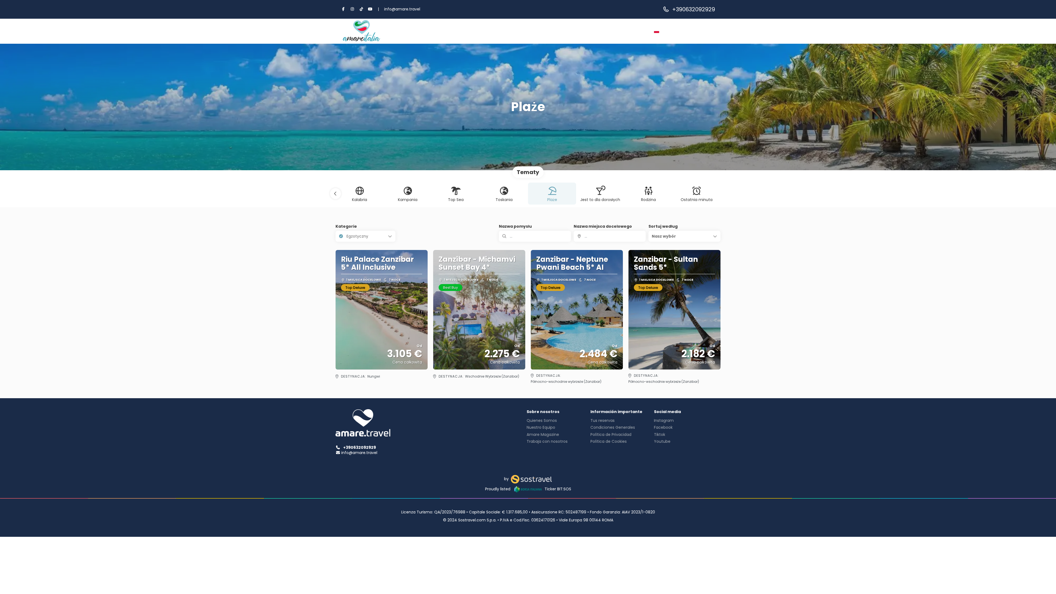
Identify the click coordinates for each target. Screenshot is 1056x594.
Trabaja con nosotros (547, 441)
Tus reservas (602, 420)
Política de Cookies (608, 441)
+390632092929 (693, 9)
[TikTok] (361, 9)
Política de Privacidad (610, 434)
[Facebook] (343, 9)
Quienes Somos (542, 420)
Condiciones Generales (612, 427)
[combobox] (610, 236)
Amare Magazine (543, 434)
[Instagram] (352, 9)
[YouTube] (370, 9)
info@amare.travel (402, 9)
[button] (335, 193)
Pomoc (616, 31)
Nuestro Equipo (541, 427)
